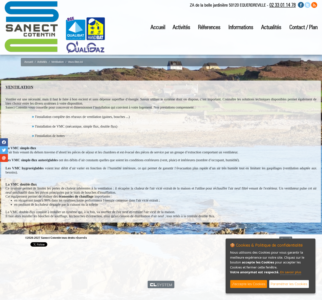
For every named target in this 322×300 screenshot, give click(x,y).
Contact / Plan (303, 27)
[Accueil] (31, 26)
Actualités (271, 27)
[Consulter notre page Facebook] (301, 5)
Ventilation (57, 61)
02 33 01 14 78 (282, 5)
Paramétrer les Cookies (289, 284)
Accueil (157, 27)
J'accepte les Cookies (248, 284)
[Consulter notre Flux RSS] (314, 5)
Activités (42, 61)
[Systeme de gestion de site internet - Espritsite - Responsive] (161, 284)
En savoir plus (290, 272)
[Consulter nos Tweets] (307, 5)
